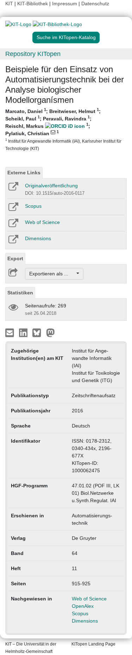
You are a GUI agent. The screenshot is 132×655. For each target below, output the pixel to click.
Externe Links (23, 172)
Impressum (64, 3)
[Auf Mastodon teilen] (50, 332)
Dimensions (38, 238)
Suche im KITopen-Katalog (66, 37)
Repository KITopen (33, 53)
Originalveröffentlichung (51, 185)
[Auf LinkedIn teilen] (24, 332)
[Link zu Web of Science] (12, 225)
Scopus (33, 206)
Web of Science (42, 222)
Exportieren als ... (52, 273)
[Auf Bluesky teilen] (38, 332)
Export (15, 258)
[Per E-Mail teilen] (10, 332)
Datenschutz (95, 3)
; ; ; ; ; (63, 129)
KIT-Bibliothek (33, 3)
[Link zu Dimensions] (12, 241)
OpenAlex (83, 606)
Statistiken (20, 292)
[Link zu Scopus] (12, 209)
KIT (9, 3)
